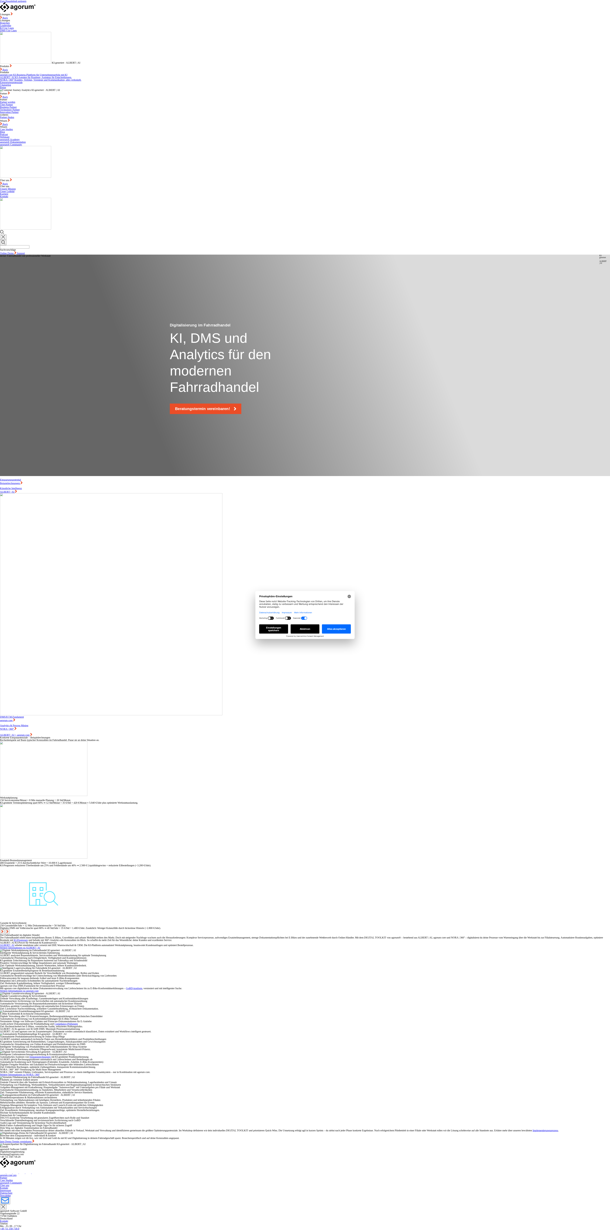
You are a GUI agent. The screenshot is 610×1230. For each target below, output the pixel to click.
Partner (3, 1177)
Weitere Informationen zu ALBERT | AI (20, 947)
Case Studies (6, 129)
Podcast (4, 134)
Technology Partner (10, 109)
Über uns (4, 1185)
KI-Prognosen (21, 940)
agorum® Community (11, 144)
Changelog (5, 85)
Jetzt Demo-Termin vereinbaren (16, 1141)
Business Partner (8, 107)
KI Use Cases (7, 28)
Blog (2, 132)
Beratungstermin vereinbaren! (202, 409)
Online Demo (7, 253)
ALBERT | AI (7, 945)
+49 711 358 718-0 (9, 1228)
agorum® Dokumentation (13, 142)
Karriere (4, 194)
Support (21, 253)
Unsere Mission (8, 188)
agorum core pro (8, 1175)
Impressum (5, 1190)
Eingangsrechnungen (40, 1057)
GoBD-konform (134, 988)
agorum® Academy (10, 139)
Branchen (5, 23)
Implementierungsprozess (545, 1130)
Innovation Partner (9, 112)
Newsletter (5, 1195)
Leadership (5, 25)
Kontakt (4, 196)
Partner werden (7, 102)
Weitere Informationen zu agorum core (19, 991)
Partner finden (7, 117)
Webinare (5, 137)
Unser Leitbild (7, 191)
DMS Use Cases (8, 30)
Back (5, 17)
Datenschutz (6, 1193)
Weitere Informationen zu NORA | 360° (20, 1074)
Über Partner (6, 104)
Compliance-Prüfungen (66, 1024)
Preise (3, 87)
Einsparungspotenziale (11, 82)
